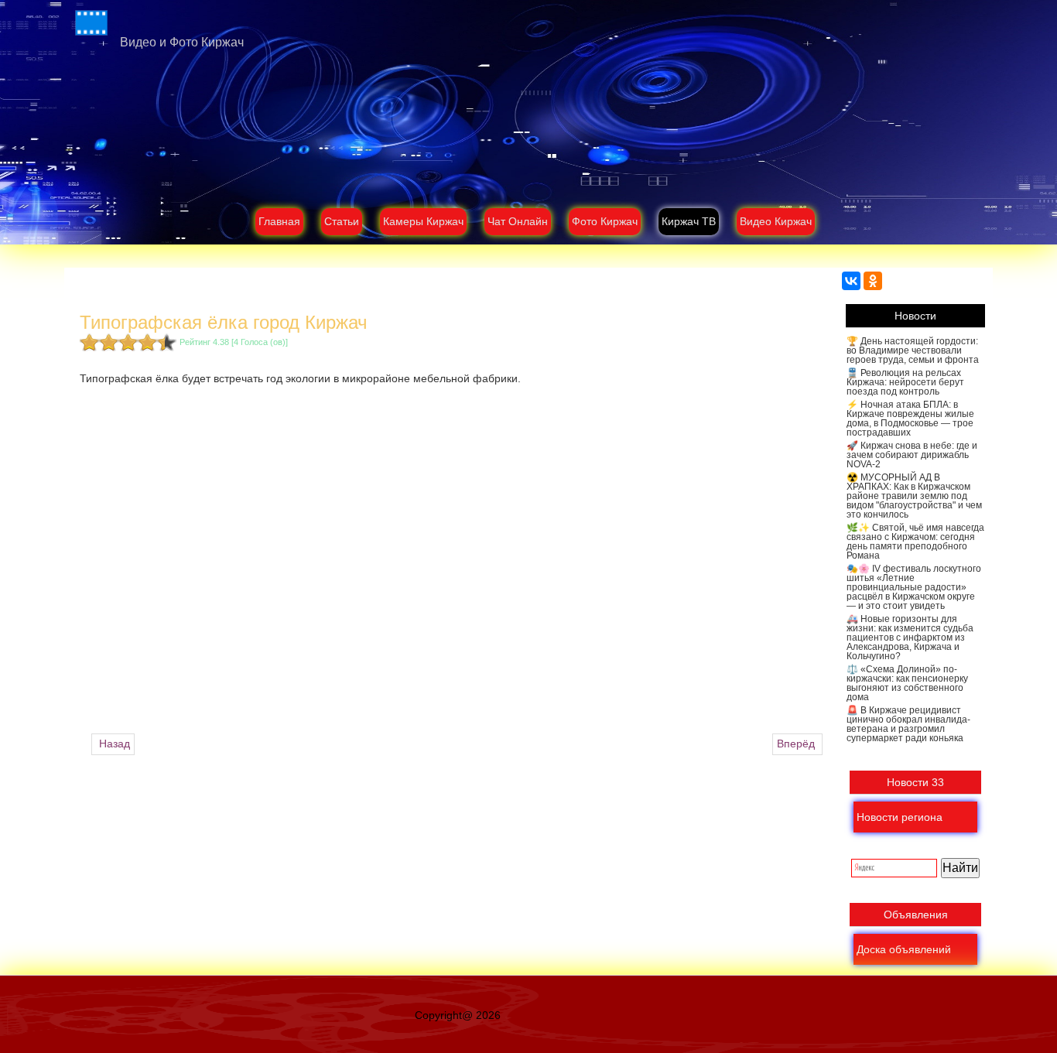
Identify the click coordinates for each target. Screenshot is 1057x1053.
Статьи (341, 221)
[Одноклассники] (873, 281)
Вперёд (797, 743)
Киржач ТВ (689, 221)
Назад (113, 743)
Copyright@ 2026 (458, 1015)
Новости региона (899, 817)
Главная (279, 221)
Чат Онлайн (517, 221)
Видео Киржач (776, 221)
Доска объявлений (904, 949)
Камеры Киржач (423, 221)
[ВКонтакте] (851, 281)
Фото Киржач (605, 221)
